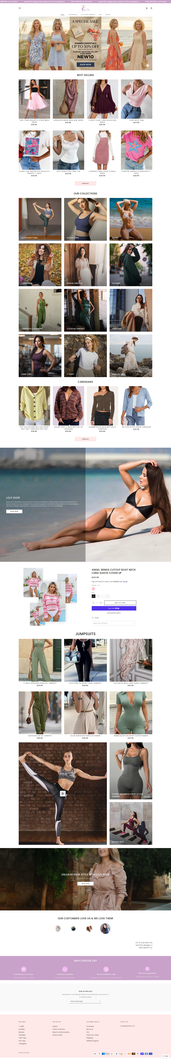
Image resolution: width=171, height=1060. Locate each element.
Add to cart (120, 603)
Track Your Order (92, 1035)
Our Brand (90, 1026)
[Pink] (93, 588)
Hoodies (22, 1029)
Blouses (21, 1032)
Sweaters (22, 1035)
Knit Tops (22, 1041)
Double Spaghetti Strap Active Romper (127, 795)
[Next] (113, 928)
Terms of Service (59, 1029)
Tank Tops (22, 1038)
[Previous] (57, 928)
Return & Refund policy (61, 1032)
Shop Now (14, 511)
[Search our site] (19, 8)
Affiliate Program (92, 1041)
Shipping (89, 1038)
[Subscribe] (100, 1001)
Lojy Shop (26, 1052)
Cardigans (22, 1044)
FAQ (87, 1032)
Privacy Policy (58, 1035)
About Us (89, 1029)
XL (107, 596)
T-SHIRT (21, 1026)
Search (55, 1026)
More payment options (114, 612)
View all (85, 183)
